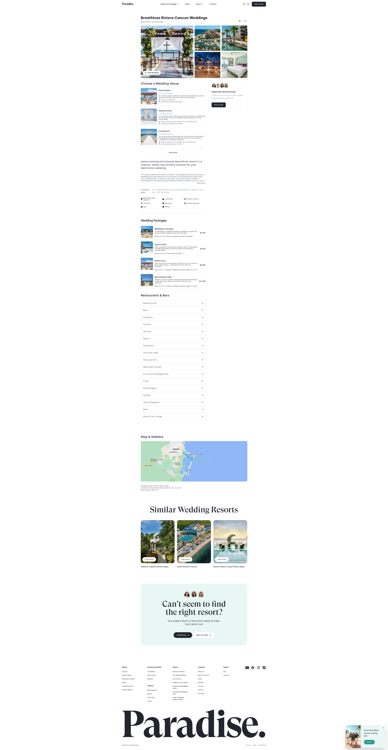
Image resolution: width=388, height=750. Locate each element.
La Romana (151, 672)
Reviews (201, 682)
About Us (201, 672)
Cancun (124, 672)
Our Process (177, 679)
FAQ (224, 672)
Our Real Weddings (179, 675)
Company (201, 667)
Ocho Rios (151, 697)
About (198, 4)
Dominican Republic (154, 667)
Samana (150, 679)
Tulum (124, 682)
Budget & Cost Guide (180, 682)
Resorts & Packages (168, 4)
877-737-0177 (219, 98)
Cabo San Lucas (127, 686)
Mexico (124, 667)
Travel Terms (262, 745)
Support (226, 667)
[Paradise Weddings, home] (128, 4)
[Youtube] (247, 667)
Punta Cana (151, 675)
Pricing (200, 686)
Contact (213, 4)
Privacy (248, 745)
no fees (239, 95)
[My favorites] (248, 4)
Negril (149, 694)
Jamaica (150, 686)
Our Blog (201, 693)
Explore (175, 667)
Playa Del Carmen (128, 679)
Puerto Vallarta (127, 690)
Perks (187, 4)
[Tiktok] (264, 667)
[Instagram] (258, 667)
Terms (254, 745)
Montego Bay (152, 690)
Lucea (149, 701)
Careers (201, 690)
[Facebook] (253, 667)
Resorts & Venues (179, 672)
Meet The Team (203, 675)
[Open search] (244, 4)
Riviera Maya (126, 675)
